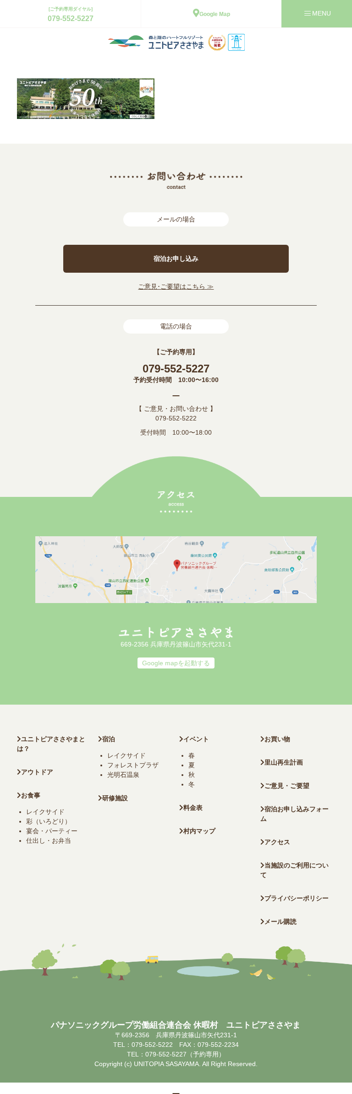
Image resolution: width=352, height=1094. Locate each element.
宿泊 (108, 739)
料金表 (193, 807)
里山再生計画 (283, 762)
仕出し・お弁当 (48, 840)
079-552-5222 (176, 418)
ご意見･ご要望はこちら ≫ (176, 286)
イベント (196, 739)
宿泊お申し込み (176, 258)
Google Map (214, 14)
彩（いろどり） (48, 821)
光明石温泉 (123, 774)
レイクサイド (45, 811)
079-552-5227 (71, 18)
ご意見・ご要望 (286, 785)
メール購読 (280, 921)
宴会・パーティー (51, 831)
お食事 (30, 795)
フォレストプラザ (133, 765)
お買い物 (277, 739)
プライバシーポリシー (296, 898)
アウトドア (37, 772)
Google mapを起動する (176, 663)
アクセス (277, 842)
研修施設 (115, 798)
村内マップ (199, 831)
